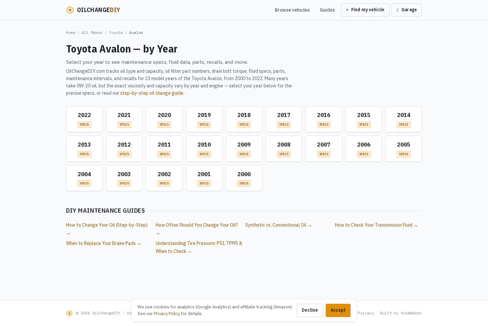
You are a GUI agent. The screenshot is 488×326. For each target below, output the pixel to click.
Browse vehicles (292, 10)
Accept (338, 310)
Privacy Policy (167, 313)
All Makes (92, 32)
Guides (327, 10)
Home (70, 32)
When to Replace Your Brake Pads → (103, 243)
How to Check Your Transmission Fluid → (376, 225)
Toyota (116, 32)
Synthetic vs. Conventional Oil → (278, 225)
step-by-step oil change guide (151, 93)
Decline (310, 310)
